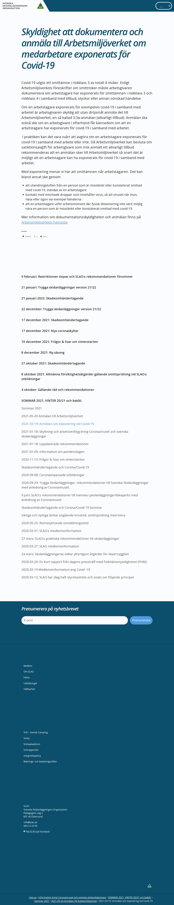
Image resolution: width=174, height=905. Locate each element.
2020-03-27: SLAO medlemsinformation (50, 546)
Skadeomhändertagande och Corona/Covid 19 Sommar (61, 507)
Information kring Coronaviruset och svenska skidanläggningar (72, 897)
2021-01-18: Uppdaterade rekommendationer (55, 444)
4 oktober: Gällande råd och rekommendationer (57, 389)
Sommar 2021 (31, 408)
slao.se (32, 897)
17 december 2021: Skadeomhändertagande (54, 320)
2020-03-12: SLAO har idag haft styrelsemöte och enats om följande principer (77, 577)
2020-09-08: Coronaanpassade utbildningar (52, 475)
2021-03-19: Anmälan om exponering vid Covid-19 (57, 424)
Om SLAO (29, 671)
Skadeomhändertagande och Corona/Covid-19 (55, 467)
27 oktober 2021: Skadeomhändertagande (53, 363)
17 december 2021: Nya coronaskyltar (49, 331)
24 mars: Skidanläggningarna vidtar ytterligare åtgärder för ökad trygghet (75, 554)
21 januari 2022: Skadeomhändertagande (52, 298)
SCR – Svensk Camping (36, 732)
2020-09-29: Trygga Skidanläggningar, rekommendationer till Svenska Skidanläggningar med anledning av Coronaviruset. (85, 485)
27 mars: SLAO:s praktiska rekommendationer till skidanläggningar (70, 538)
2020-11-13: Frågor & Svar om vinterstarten (53, 459)
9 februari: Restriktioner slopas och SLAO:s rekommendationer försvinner (77, 276)
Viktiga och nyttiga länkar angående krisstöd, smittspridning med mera (73, 515)
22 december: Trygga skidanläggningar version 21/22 (61, 309)
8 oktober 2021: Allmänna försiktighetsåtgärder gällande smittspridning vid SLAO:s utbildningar (84, 376)
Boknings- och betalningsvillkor (40, 761)
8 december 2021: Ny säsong (42, 352)
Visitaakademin (32, 744)
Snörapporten (31, 749)
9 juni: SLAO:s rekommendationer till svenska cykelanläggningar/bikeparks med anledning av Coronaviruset (79, 497)
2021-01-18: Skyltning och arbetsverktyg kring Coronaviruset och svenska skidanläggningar (74, 433)
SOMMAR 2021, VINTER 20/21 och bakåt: (51, 400)
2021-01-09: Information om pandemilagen (52, 452)
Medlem (28, 665)
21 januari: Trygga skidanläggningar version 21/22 (58, 287)
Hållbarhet (29, 689)
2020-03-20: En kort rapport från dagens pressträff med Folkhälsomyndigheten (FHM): (84, 562)
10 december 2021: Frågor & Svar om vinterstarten (59, 342)
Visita (27, 738)
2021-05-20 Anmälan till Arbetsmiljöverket (52, 416)
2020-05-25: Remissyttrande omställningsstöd (55, 523)
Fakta (27, 677)
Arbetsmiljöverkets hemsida (44, 222)
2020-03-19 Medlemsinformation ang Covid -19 (55, 569)
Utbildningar (30, 683)
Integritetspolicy (32, 755)
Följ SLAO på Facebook (37, 831)
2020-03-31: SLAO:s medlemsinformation (51, 531)
